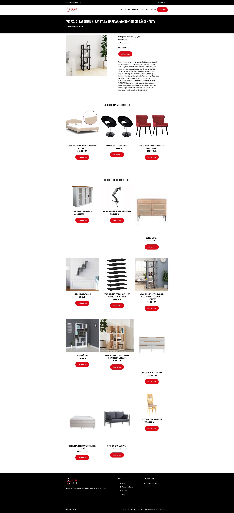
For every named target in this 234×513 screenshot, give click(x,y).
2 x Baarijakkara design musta (117, 145)
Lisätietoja (125, 54)
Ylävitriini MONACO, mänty (82, 211)
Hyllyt (81, 26)
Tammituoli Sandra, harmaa (152, 419)
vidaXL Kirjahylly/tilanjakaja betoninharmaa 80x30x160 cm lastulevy (152, 296)
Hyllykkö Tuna (82, 355)
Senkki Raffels (151, 238)
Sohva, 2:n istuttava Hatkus (117, 446)
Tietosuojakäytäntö (151, 510)
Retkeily (145, 10)
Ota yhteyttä (132, 510)
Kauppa (162, 10)
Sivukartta (163, 510)
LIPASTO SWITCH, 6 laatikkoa (151, 372)
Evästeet (141, 510)
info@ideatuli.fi (162, 2)
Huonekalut (72, 26)
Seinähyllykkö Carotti (82, 294)
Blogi (153, 10)
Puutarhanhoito (132, 10)
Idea (120, 10)
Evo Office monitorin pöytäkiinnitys (117, 211)
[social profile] (80, 2)
